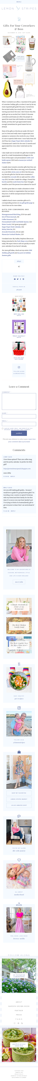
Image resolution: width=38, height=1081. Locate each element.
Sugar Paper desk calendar (21, 141)
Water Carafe (6, 224)
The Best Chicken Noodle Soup (19, 626)
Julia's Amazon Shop (19, 805)
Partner (19, 1011)
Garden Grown (19, 1044)
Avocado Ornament (8, 232)
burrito (4, 182)
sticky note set (16, 172)
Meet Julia (19, 582)
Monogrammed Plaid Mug (11, 214)
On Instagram (19, 975)
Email (5, 421)
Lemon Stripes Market (19, 799)
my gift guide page (25, 203)
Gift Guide (26, 32)
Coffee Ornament (8, 219)
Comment (6, 392)
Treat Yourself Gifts (19, 336)
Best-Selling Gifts (19, 314)
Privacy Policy (19, 1074)
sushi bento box (18, 182)
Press (19, 1015)
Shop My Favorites (19, 793)
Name (5, 413)
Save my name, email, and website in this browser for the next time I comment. (18, 429)
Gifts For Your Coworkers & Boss (19, 27)
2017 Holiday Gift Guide (19, 358)
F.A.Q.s (19, 1019)
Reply (13, 476)
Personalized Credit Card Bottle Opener (15, 222)
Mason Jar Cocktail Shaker (11, 234)
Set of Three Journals (9, 217)
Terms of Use (19, 1072)
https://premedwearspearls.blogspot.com (17, 469)
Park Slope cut (22, 241)
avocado (13, 177)
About (19, 1002)
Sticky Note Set (7, 229)
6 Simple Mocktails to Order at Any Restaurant (19, 607)
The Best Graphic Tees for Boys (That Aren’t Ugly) (19, 645)
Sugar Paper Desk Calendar (11, 227)
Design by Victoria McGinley (19, 1075)
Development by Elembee (19, 1077)
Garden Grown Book (19, 1006)
